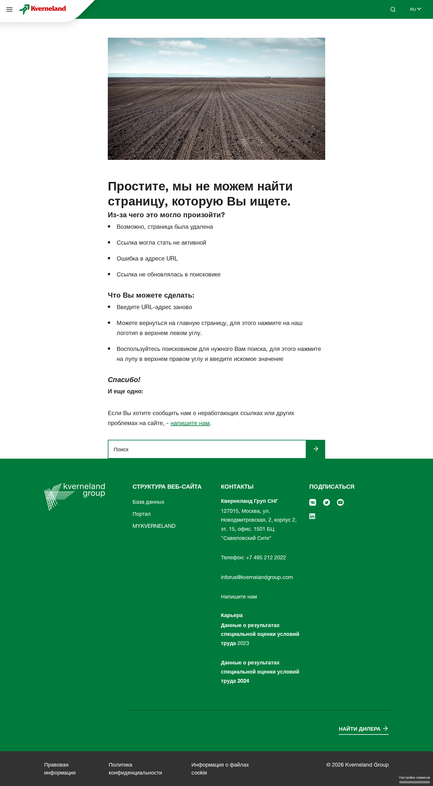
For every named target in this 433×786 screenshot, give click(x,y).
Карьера (232, 615)
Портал (142, 513)
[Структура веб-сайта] (9, 9)
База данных (148, 501)
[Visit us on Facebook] (312, 501)
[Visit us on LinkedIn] (312, 515)
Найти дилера (360, 728)
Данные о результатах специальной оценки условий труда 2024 (260, 671)
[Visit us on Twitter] (326, 501)
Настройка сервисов (414, 777)
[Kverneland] (42, 9)
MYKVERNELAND (154, 526)
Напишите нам (239, 596)
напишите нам (190, 423)
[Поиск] (388, 31)
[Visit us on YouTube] (340, 501)
